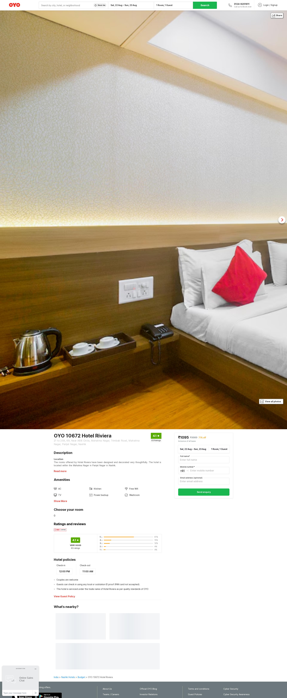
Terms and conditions (198, 689)
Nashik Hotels (68, 677)
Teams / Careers (111, 694)
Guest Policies (195, 694)
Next (282, 219)
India (56, 677)
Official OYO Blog (148, 689)
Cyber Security (230, 689)
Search (205, 5)
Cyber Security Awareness (236, 694)
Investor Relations (149, 694)
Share (279, 15)
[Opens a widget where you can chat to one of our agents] (20, 681)
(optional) (191, 478)
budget (81, 677)
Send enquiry (204, 492)
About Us (107, 689)
